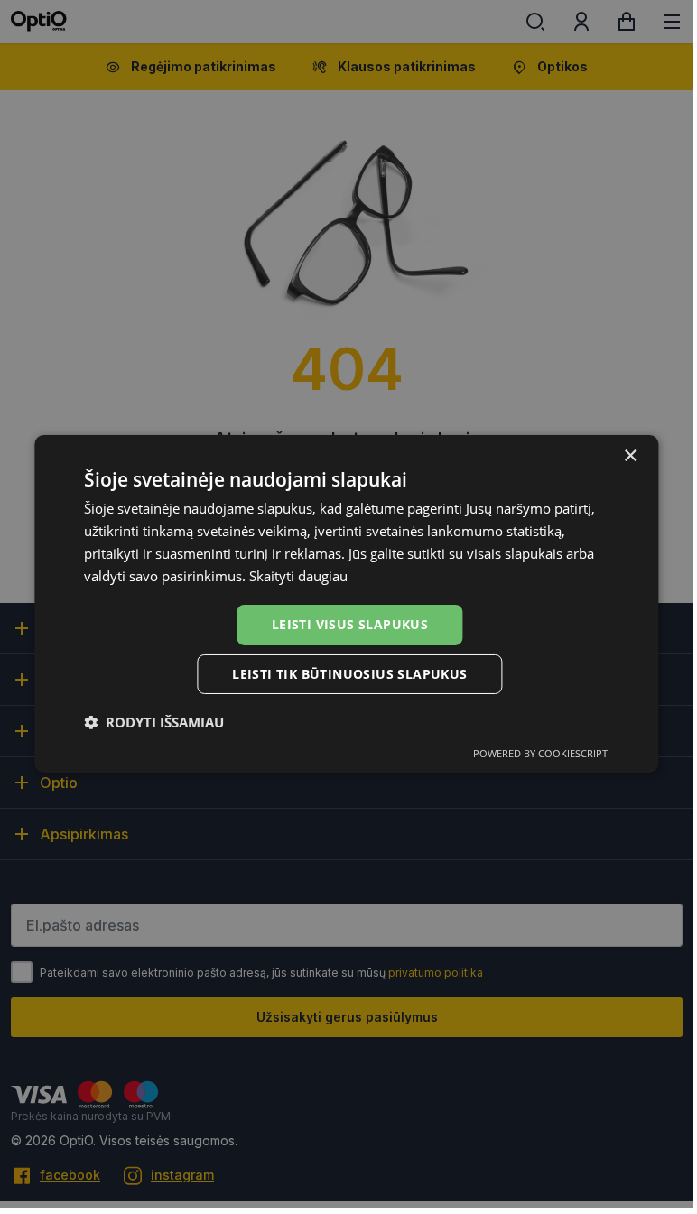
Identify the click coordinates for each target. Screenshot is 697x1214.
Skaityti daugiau (298, 576)
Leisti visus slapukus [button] (350, 624)
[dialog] (346, 604)
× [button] (630, 456)
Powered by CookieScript (540, 753)
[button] (154, 722)
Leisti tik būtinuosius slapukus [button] (349, 673)
